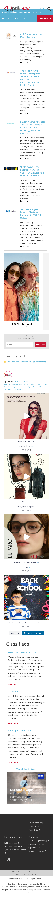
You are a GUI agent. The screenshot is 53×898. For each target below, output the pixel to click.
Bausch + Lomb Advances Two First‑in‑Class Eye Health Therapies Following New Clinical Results (32, 127)
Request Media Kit (36, 851)
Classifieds (12, 12)
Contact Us (33, 830)
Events (38, 12)
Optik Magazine (10, 843)
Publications (44, 18)
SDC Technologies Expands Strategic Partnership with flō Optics (30, 213)
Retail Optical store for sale (21, 730)
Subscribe (40, 345)
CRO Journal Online (12, 846)
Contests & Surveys (26, 12)
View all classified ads (26, 769)
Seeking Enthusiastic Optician (22, 652)
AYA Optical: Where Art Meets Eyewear (32, 35)
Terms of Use (39, 871)
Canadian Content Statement (22, 871)
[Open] (26, 416)
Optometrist (14, 691)
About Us (32, 826)
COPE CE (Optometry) (37, 841)
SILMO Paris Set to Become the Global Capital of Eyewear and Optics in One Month (32, 171)
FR (42, 9)
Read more (24, 62)
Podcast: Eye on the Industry (13, 18)
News (4, 12)
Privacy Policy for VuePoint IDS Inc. (27, 874)
